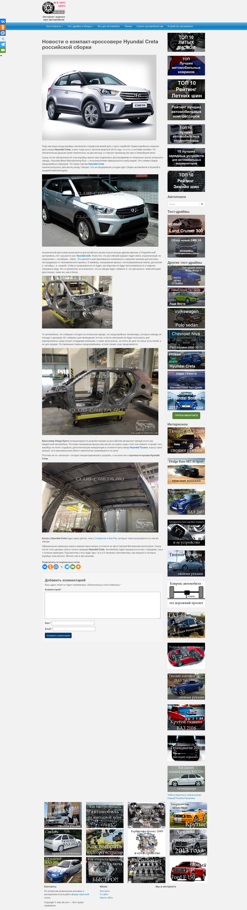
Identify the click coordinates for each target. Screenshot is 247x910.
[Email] (72, 566)
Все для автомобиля (109, 26)
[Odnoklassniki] (50, 566)
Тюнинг (128, 26)
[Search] (202, 204)
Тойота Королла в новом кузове (184, 794)
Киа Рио (113, 538)
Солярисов (100, 538)
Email (48, 628)
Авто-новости (53, 26)
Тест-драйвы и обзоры (79, 26)
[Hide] (1, 55)
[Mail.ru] (55, 566)
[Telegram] (67, 566)
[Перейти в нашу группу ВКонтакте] (186, 415)
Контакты (105, 891)
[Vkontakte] (44, 566)
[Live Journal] (61, 566)
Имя (48, 623)
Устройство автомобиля (180, 26)
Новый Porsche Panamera (181, 798)
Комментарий (53, 589)
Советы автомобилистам (150, 26)
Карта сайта (106, 897)
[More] (78, 566)
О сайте (104, 894)
